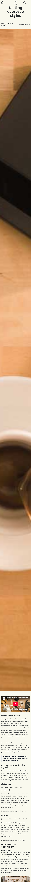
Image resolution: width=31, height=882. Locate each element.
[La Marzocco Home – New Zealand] (15, 3)
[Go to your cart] (2, 2)
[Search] (24, 2)
